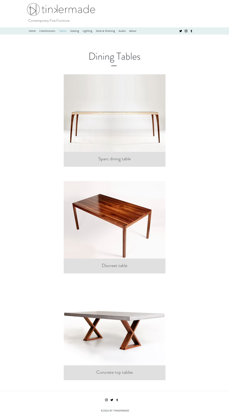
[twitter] (180, 31)
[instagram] (186, 31)
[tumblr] (191, 31)
